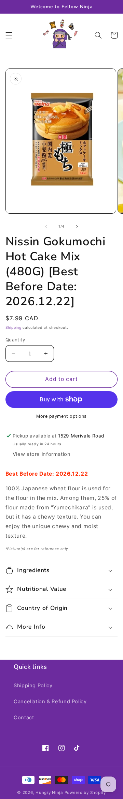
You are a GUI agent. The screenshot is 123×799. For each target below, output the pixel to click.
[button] (9, 35)
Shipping (13, 327)
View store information (42, 454)
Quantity (15, 339)
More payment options (61, 416)
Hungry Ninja (49, 792)
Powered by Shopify (85, 792)
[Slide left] (46, 226)
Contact (24, 718)
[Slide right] (76, 226)
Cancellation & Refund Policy (50, 701)
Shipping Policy (33, 685)
